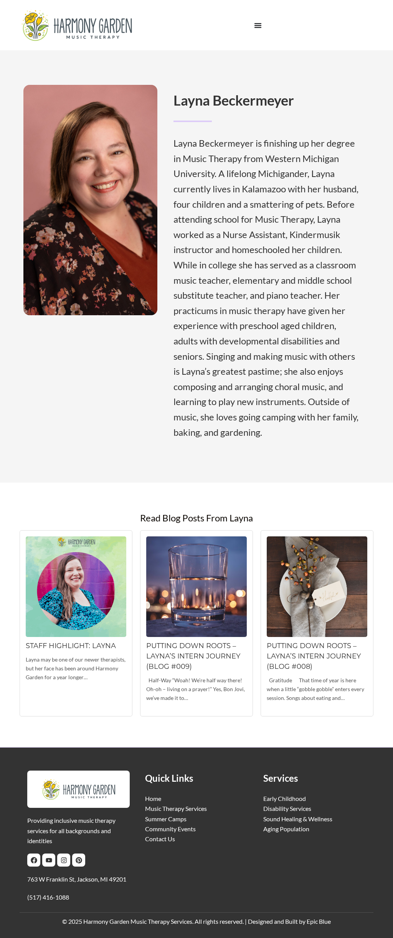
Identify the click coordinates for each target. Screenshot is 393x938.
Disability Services (287, 808)
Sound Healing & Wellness (297, 818)
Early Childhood (284, 798)
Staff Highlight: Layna (71, 646)
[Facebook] (33, 860)
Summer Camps (166, 818)
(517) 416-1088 (48, 897)
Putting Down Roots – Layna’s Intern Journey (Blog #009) (193, 656)
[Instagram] (63, 860)
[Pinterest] (78, 860)
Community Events (170, 828)
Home (153, 798)
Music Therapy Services (176, 808)
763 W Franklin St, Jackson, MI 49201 (76, 879)
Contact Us (160, 838)
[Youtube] (48, 860)
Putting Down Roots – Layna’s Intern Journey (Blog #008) (314, 656)
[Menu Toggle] (258, 25)
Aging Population (286, 828)
